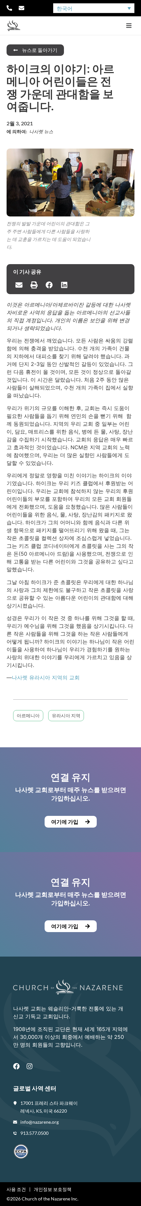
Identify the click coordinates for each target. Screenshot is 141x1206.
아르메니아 (28, 715)
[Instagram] (29, 1066)
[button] (128, 25)
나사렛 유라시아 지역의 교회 (46, 677)
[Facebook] (16, 1066)
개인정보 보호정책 (52, 1189)
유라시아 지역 (66, 715)
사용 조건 (16, 1189)
